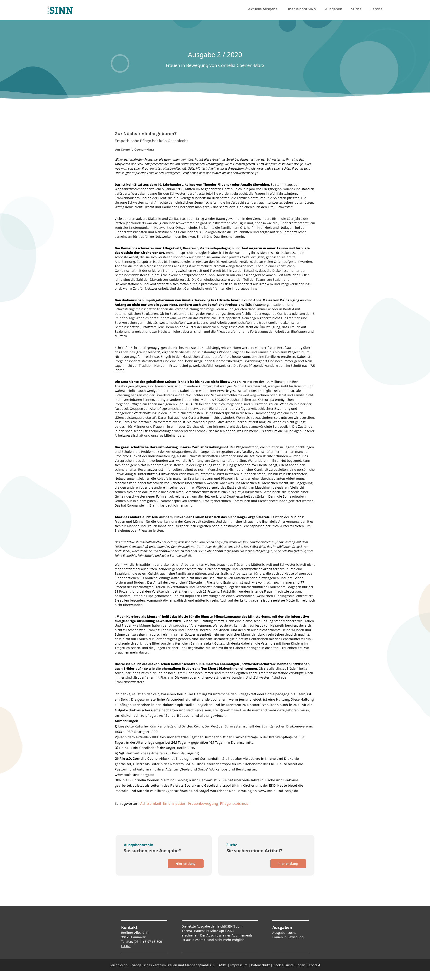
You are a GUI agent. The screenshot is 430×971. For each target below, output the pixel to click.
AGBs (223, 965)
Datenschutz (260, 965)
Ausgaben (333, 8)
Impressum (238, 965)
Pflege (225, 803)
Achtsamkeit (150, 803)
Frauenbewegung (203, 803)
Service (376, 8)
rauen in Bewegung (289, 937)
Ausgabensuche (284, 932)
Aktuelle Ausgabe (262, 8)
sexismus (240, 803)
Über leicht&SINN (301, 8)
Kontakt (314, 965)
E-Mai (125, 946)
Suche (356, 8)
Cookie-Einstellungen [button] (289, 965)
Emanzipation (174, 803)
